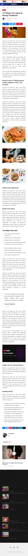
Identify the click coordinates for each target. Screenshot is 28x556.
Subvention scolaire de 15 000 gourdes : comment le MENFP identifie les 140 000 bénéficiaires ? (18, 506)
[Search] (26, 4)
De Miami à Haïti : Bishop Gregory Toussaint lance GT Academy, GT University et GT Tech (17, 526)
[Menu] (2, 4)
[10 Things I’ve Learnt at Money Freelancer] (14, 32)
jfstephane (9, 18)
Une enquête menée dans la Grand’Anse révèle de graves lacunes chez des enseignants (16, 488)
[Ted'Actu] (14, 4)
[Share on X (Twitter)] (12, 24)
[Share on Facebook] (5, 24)
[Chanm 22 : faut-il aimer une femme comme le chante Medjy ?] (5, 519)
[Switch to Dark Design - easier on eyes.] (24, 4)
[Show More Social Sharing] (24, 24)
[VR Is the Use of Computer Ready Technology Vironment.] (14, 452)
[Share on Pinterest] (19, 24)
